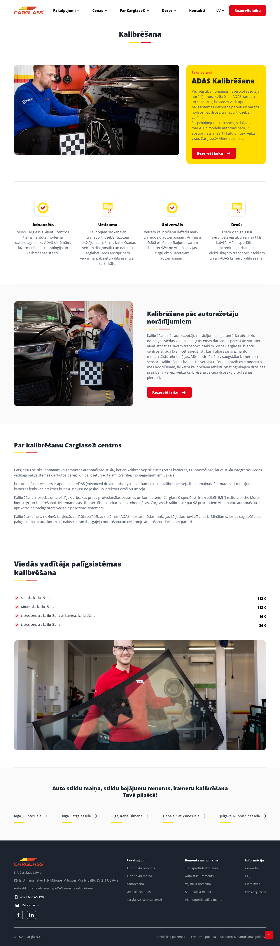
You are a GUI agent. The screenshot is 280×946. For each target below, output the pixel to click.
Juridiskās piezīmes (171, 937)
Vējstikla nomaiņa (198, 884)
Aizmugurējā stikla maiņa (203, 899)
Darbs (167, 10)
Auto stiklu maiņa (139, 876)
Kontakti (197, 10)
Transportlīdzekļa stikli (201, 868)
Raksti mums (30, 905)
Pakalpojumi (64, 10)
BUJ (247, 876)
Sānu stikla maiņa (198, 892)
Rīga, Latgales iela (76, 816)
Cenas (97, 10)
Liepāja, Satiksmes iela (181, 816)
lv (218, 10)
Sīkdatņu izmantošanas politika (243, 937)
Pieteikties (252, 884)
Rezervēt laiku (247, 10)
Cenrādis (251, 868)
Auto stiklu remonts (140, 868)
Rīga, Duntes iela (27, 816)
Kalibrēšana (135, 884)
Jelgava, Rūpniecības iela (240, 816)
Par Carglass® (132, 10)
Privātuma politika (202, 937)
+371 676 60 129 (32, 897)
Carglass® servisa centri (144, 899)
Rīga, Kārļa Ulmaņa (126, 816)
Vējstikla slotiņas (138, 892)
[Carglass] (29, 10)
